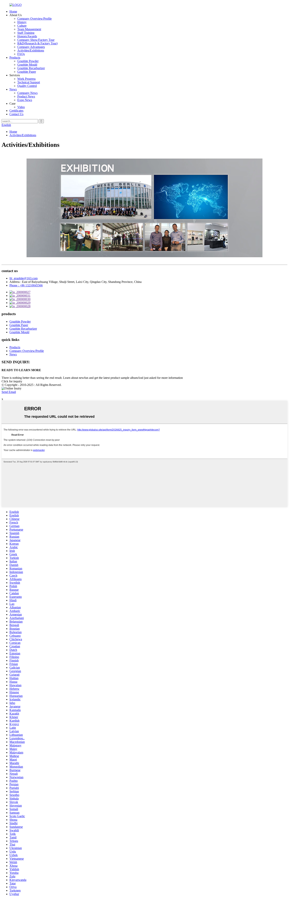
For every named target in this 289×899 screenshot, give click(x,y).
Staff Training (25, 32)
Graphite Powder (28, 61)
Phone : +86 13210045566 (26, 285)
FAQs (21, 54)
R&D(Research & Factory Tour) (37, 43)
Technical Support (28, 82)
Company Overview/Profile (34, 18)
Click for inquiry (12, 381)
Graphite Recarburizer (31, 68)
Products (14, 57)
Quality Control (27, 85)
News (13, 89)
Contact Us (16, 114)
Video (21, 107)
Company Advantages (31, 47)
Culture (22, 25)
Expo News (24, 100)
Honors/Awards (27, 36)
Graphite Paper (26, 71)
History (22, 22)
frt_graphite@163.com (23, 278)
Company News (27, 93)
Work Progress (26, 78)
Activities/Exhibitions (30, 50)
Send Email (9, 392)
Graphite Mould (27, 64)
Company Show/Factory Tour (35, 39)
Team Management (29, 29)
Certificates (16, 110)
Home (13, 11)
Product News (26, 96)
